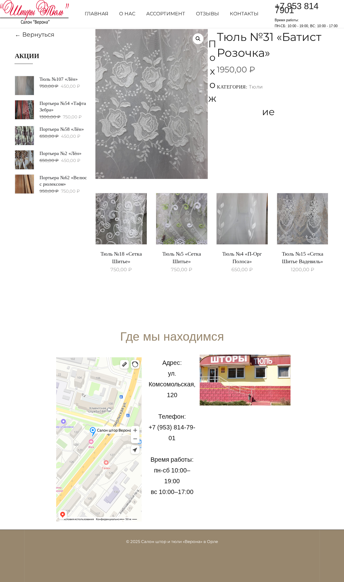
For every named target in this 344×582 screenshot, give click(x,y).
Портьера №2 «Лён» (60, 153)
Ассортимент (165, 14)
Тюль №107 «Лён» (59, 79)
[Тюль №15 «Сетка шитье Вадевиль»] (302, 219)
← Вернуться (34, 34)
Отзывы (207, 14)
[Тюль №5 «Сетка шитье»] (181, 219)
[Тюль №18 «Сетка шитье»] (121, 219)
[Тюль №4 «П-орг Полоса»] (242, 219)
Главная (96, 14)
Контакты (244, 14)
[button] (198, 38)
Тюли (256, 87)
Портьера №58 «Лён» (62, 129)
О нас (127, 14)
